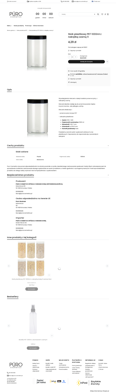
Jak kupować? (89, 377)
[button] (98, 14)
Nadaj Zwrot (36, 363)
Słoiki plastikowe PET (22, 30)
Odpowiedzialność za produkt (51, 370)
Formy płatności (77, 365)
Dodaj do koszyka (86, 62)
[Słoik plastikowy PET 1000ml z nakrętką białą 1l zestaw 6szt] (31, 259)
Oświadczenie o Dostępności (90, 366)
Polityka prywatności (88, 370)
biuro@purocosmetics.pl (24, 194)
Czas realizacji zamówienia (76, 372)
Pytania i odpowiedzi (36, 370)
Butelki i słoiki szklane (49, 364)
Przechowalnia (63, 369)
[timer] (44, 14)
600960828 (19, 191)
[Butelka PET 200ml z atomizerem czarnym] (33, 320)
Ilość (69, 54)
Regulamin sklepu (90, 363)
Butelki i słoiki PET (51, 367)
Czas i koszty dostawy (76, 368)
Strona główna (11, 30)
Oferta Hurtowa (103, 367)
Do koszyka (31, 289)
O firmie (101, 369)
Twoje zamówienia (62, 364)
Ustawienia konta (64, 367)
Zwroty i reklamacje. (36, 366)
